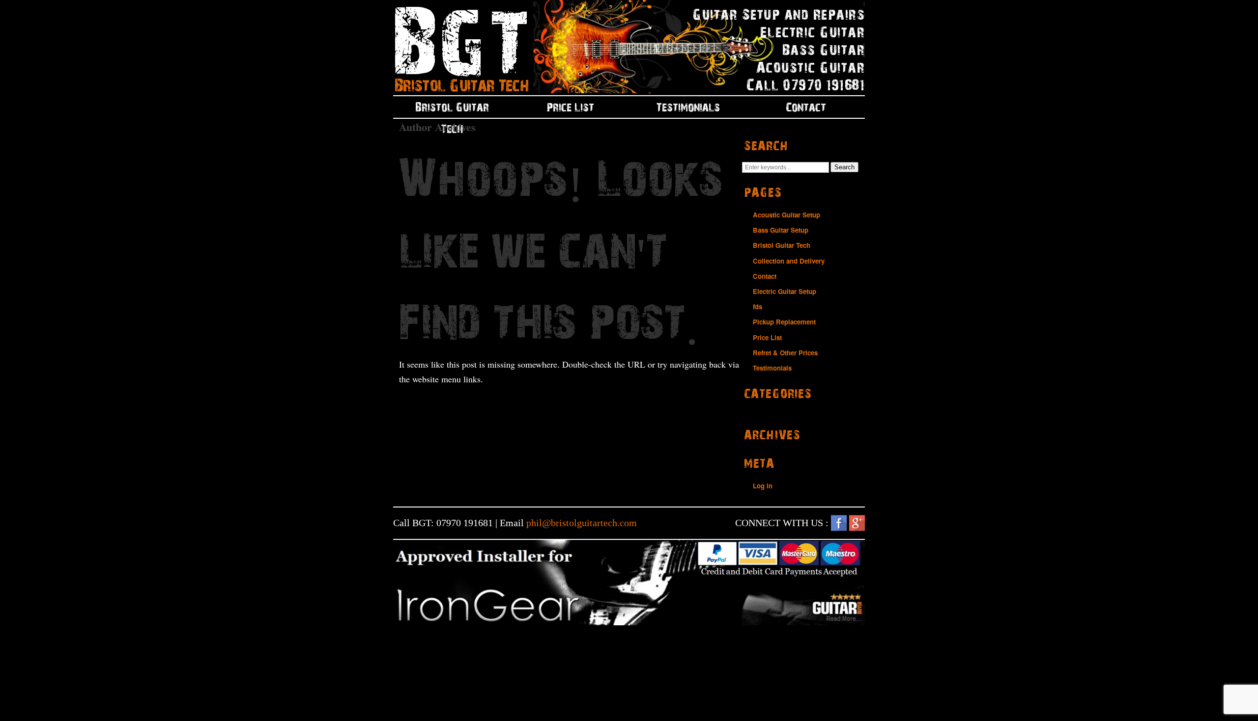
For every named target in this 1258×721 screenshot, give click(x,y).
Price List (570, 107)
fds (757, 306)
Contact (806, 107)
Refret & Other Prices (785, 352)
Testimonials (688, 107)
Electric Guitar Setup (784, 291)
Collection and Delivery (789, 261)
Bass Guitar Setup (780, 230)
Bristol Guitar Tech (452, 110)
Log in (762, 485)
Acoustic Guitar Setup (786, 214)
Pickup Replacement (784, 321)
